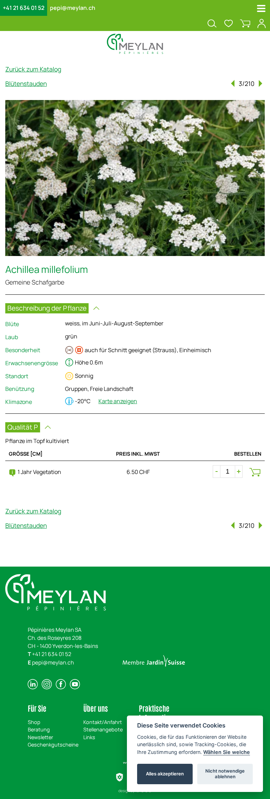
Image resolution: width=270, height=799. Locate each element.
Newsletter (40, 737)
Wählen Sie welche (226, 752)
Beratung (39, 729)
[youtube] (75, 684)
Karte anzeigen (117, 401)
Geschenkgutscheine (53, 744)
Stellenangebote (103, 729)
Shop (34, 722)
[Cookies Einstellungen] (119, 777)
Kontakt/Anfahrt (102, 722)
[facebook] (60, 684)
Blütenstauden (26, 83)
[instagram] (46, 684)
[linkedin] (32, 684)
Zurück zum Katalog (33, 69)
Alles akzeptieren (165, 773)
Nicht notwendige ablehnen (225, 773)
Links (89, 737)
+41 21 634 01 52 (23, 8)
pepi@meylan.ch (72, 8)
